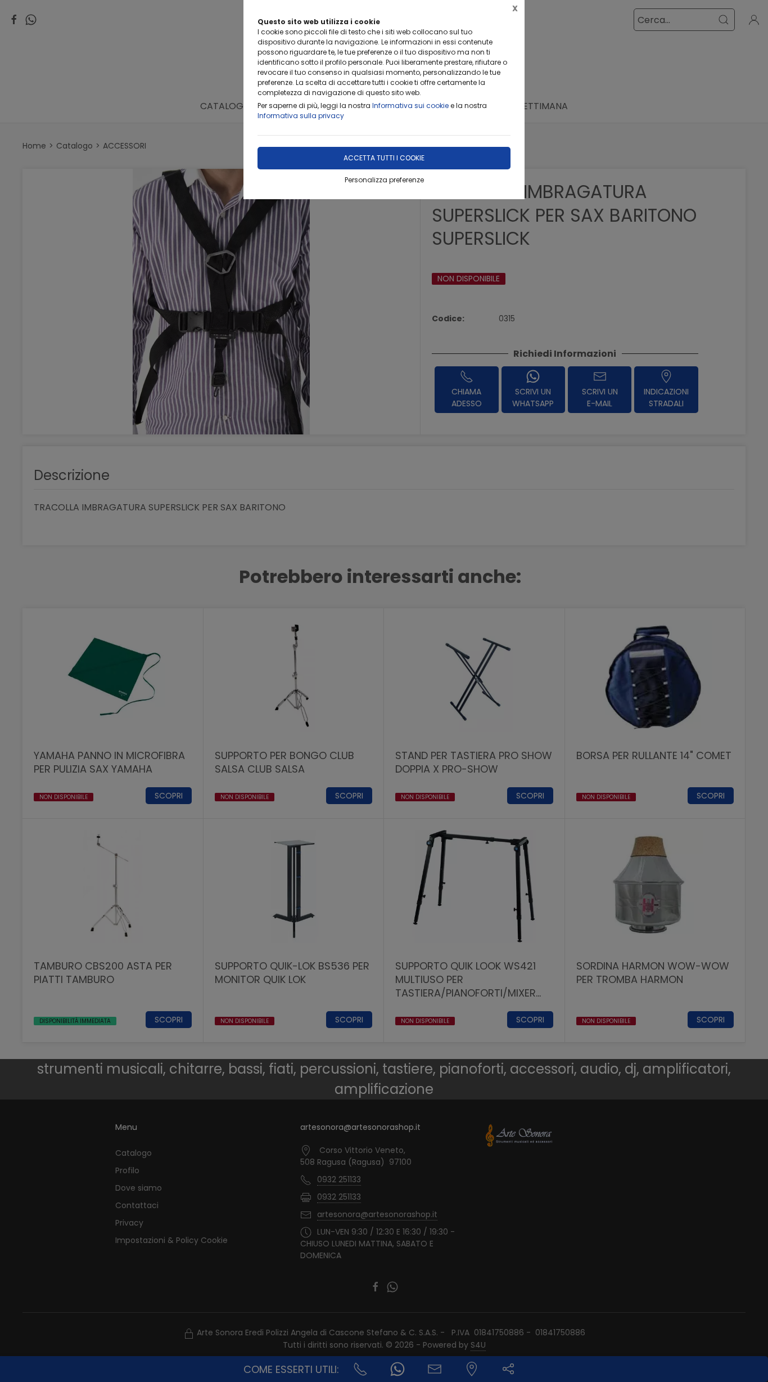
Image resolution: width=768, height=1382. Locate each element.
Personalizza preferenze (384, 180)
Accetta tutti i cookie (384, 158)
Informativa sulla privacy (300, 115)
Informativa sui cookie (410, 105)
